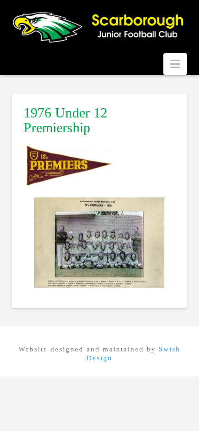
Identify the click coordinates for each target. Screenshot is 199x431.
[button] (175, 64)
